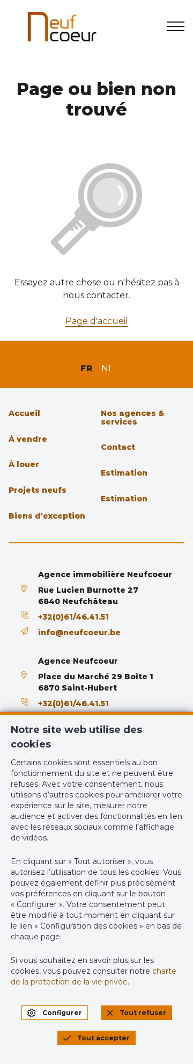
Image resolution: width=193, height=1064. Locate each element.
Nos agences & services (132, 417)
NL (107, 368)
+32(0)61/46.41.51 (73, 617)
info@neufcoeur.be (79, 632)
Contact (118, 447)
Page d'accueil (96, 321)
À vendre (28, 439)
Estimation (124, 473)
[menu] (175, 26)
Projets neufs (37, 490)
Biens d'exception (47, 516)
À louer (24, 464)
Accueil (24, 413)
